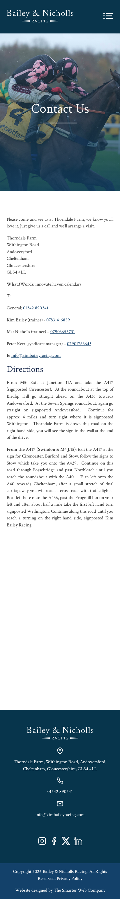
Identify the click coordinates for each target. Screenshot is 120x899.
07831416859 (58, 320)
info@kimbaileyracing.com (36, 356)
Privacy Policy (69, 879)
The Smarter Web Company (79, 890)
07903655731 (62, 332)
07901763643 (79, 344)
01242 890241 (35, 308)
